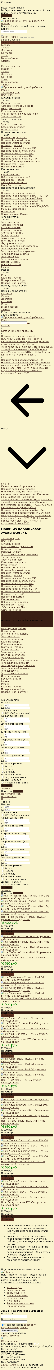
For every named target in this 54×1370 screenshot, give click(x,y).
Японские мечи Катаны (22, 349)
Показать (18, 791)
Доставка (6, 74)
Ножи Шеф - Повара (12, 604)
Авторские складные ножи (17, 546)
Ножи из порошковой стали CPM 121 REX (26, 366)
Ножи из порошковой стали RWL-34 (22, 362)
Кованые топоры (10, 641)
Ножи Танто (8, 631)
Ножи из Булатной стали (15, 573)
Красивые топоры (11, 644)
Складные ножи (10, 103)
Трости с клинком (17, 1295)
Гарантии (6, 69)
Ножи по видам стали (14, 137)
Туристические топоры (14, 673)
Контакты (6, 76)
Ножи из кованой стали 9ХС (17, 583)
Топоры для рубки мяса (15, 668)
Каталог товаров (10, 66)
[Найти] (28, 323)
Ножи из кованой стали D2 (16, 586)
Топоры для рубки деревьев (18, 665)
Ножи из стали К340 (13, 594)
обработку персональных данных (18, 1326)
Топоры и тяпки (10, 222)
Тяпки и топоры (16, 1306)
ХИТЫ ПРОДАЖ (34, 352)
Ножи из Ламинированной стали (20, 591)
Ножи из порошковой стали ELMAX (24, 369)
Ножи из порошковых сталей (18, 193)
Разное (5, 275)
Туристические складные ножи (19, 554)
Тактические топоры (13, 652)
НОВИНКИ (7, 339)
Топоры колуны (10, 670)
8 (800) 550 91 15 (10, 37)
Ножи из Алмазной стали (15, 570)
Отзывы (5, 84)
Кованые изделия (11, 686)
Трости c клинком (11, 124)
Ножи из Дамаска (11, 575)
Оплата (5, 71)
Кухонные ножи (10, 174)
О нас (4, 79)
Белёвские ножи (17, 344)
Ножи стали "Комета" (13, 596)
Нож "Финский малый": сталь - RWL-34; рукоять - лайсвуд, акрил (24, 918)
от (2, 705)
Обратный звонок (9, 1330)
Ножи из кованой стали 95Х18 (18, 581)
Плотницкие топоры (13, 655)
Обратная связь (10, 1341)
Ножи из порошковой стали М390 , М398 (25, 364)
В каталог (6, 15)
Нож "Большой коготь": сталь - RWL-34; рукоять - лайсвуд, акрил (23, 1163)
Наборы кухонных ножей (15, 602)
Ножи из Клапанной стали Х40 (19, 578)
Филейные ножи (11, 610)
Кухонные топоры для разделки (20, 660)
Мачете (12, 352)
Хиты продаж (14, 1287)
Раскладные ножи (12, 551)
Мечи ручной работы (24, 354)
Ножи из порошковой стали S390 (21, 372)
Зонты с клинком (11, 557)
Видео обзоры (9, 82)
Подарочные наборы (13, 689)
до (3, 708)
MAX (36, 1343)
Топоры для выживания (15, 663)
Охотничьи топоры (12, 647)
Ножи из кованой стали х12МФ (19, 589)
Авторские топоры (12, 639)
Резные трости (9, 565)
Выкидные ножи (11, 549)
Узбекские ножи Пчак (14, 607)
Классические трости (13, 562)
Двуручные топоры (12, 657)
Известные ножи (17, 346)
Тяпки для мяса (10, 649)
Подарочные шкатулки (14, 692)
